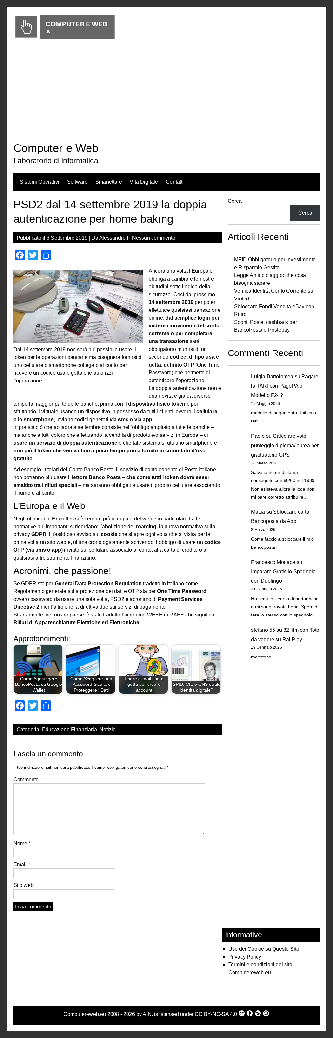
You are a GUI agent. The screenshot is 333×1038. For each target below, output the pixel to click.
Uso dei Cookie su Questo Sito (263, 949)
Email (21, 864)
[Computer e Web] (64, 39)
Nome (22, 843)
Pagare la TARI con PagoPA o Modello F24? (284, 386)
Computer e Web (55, 148)
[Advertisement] (166, 92)
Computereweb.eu (84, 1014)
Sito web (23, 885)
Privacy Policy (244, 957)
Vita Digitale (144, 182)
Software (77, 182)
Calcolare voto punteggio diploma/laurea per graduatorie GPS (285, 445)
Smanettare (108, 182)
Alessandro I (113, 238)
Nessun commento (153, 238)
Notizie (108, 729)
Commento (27, 779)
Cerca (235, 201)
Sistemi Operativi (39, 182)
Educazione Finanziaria (69, 729)
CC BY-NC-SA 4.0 (216, 1014)
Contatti (175, 182)
